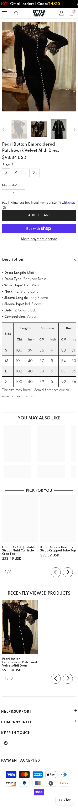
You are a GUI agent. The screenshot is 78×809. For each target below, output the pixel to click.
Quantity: (9, 185)
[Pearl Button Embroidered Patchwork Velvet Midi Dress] (20, 627)
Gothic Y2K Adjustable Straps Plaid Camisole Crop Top (19, 550)
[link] (17, 468)
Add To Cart (39, 215)
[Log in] (61, 13)
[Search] (16, 13)
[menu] (4, 13)
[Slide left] (56, 572)
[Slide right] (68, 572)
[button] (3, 129)
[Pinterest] (5, 743)
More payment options (39, 239)
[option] (39, 66)
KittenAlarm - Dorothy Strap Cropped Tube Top (58, 549)
